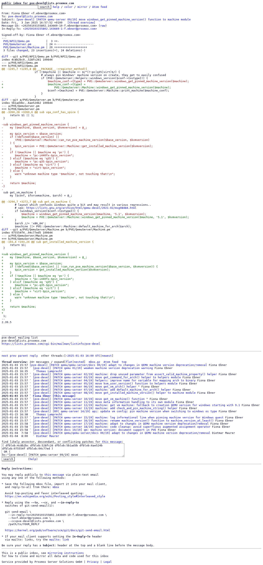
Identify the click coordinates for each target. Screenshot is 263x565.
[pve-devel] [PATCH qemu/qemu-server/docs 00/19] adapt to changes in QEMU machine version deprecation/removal (118, 365)
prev (13, 355)
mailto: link (59, 539)
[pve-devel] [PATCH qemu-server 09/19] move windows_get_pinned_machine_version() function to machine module (103, 19)
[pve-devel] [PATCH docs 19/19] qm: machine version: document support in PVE (94, 429)
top (124, 361)
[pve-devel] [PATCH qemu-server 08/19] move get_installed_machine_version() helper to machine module (114, 392)
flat (69, 361)
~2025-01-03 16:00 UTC (83, 355)
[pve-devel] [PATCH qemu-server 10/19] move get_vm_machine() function (89, 398)
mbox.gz (94, 361)
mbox (56, 487)
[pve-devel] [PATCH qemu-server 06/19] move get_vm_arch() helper (84, 386)
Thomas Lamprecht (49, 371)
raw (102, 25)
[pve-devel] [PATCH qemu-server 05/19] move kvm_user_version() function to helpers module (105, 383)
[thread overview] (81, 22)
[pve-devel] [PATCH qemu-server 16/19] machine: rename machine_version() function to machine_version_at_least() (123, 420)
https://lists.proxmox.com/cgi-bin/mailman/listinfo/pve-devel (51, 343)
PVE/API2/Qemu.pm (16, 41)
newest (107, 355)
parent (23, 355)
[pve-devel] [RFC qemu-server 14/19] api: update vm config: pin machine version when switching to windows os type (125, 411)
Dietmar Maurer (47, 436)
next (5, 355)
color (68, 6)
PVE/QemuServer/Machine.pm (23, 47)
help (56, 6)
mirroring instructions (66, 552)
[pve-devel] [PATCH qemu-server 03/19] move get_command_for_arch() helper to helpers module (107, 377)
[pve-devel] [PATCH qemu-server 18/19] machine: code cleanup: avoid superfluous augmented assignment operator (121, 426)
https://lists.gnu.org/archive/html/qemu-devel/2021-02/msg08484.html (81, 207)
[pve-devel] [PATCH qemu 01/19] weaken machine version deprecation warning (93, 368)
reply (34, 355)
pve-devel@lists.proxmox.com (30, 16)
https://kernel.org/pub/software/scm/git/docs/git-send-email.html (57, 530)
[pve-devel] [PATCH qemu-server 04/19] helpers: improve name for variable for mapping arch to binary (114, 380)
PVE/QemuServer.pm (17, 44)
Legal (108, 561)
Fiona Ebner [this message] (54, 395)
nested (79, 361)
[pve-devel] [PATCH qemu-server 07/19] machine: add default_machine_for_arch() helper (102, 389)
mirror (82, 6)
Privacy (93, 561)
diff (5, 56)
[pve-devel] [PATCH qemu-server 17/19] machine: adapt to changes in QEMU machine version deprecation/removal (121, 423)
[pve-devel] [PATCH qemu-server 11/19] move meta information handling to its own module (103, 402)
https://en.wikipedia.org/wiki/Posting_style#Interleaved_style (55, 496)
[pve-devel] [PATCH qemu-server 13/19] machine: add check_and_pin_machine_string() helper (105, 408)
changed (22, 50)
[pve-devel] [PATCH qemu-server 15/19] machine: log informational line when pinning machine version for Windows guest (128, 417)
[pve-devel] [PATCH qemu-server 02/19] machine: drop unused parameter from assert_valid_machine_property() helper (125, 374)
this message (112, 441)
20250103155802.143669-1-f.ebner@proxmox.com (60, 28)
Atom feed (99, 6)
